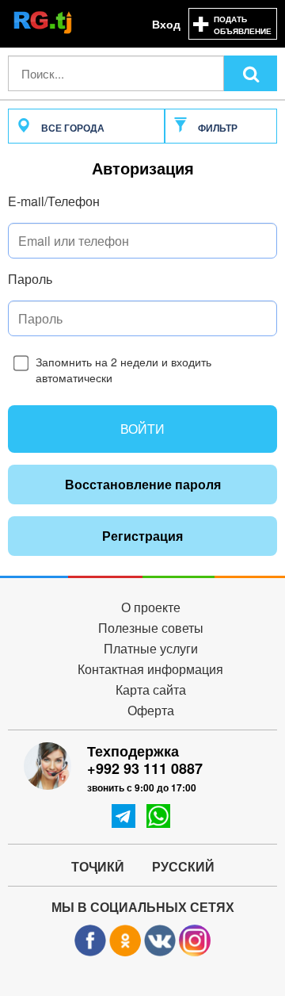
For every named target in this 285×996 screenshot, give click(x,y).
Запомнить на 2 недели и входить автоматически (123, 369)
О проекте (150, 608)
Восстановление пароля (143, 484)
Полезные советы (150, 628)
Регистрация (142, 536)
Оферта (150, 711)
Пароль (30, 279)
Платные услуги (151, 649)
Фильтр (217, 128)
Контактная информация (150, 669)
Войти (142, 428)
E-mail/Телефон (54, 201)
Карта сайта (151, 690)
